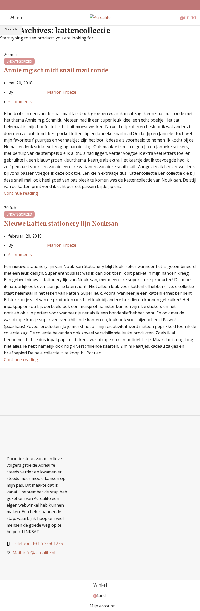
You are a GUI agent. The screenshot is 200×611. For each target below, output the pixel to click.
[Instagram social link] (100, 5)
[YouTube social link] (106, 5)
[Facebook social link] (93, 5)
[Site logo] (100, 17)
